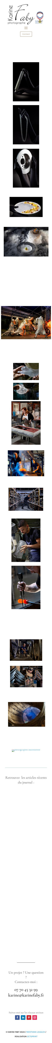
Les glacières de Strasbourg (20, 920)
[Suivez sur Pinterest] (29, 1017)
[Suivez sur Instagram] (34, 1017)
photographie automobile (18, 799)
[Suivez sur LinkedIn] (23, 1017)
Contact (26, 34)
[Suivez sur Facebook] (17, 1017)
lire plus (13, 822)
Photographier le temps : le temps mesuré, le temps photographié (25, 851)
